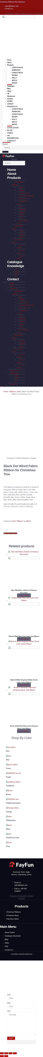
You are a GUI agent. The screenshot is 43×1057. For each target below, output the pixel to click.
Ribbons (13, 391)
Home (10, 101)
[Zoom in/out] (2, 1053)
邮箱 (9, 1003)
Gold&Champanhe (26, 196)
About (10, 104)
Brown (22, 212)
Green (21, 190)
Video (9, 91)
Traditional (24, 193)
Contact (10, 99)
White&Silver (24, 198)
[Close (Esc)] (15, 1053)
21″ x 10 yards (21, 246)
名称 (9, 995)
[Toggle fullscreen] (6, 1053)
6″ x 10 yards (20, 257)
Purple (22, 209)
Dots (19, 391)
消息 (9, 1011)
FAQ (15, 276)
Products (14, 178)
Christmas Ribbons (17, 69)
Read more (23, 595)
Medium (22, 234)
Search (5, 144)
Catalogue (10, 86)
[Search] (5, 152)
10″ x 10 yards (21, 252)
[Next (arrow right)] (6, 1056)
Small (21, 237)
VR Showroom (11, 95)
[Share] (10, 1053)
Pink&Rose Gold (22, 203)
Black (21, 215)
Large (21, 231)
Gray (21, 218)
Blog (10, 130)
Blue (21, 207)
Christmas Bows (17, 74)
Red (20, 187)
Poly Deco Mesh (14, 80)
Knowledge (15, 266)
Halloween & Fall (22, 222)
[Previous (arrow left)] (2, 1056)
